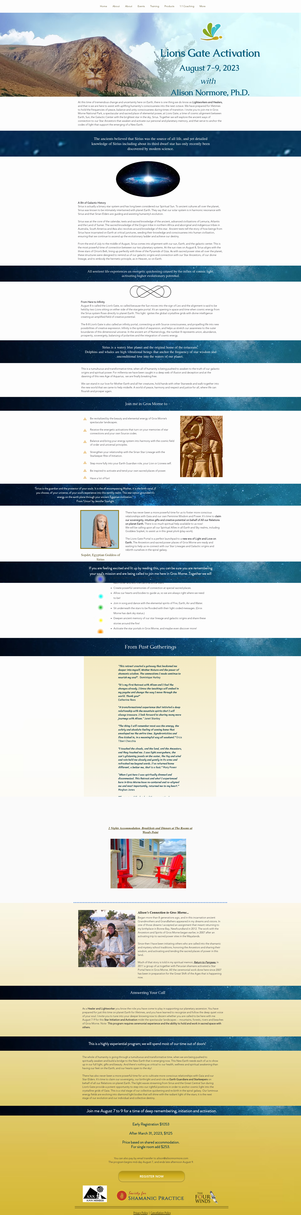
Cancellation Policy (161, 1213)
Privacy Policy (140, 1213)
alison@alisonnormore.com (172, 1158)
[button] (141, 6)
